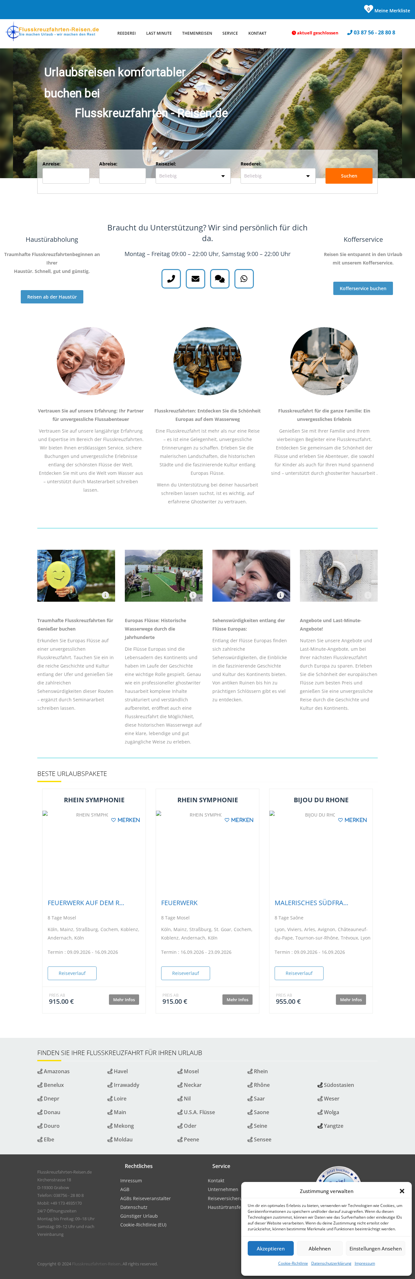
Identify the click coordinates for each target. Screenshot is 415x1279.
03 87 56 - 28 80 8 (375, 32)
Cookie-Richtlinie (293, 1263)
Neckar (192, 1084)
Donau (51, 1112)
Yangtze (333, 1125)
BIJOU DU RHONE (321, 799)
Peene (191, 1139)
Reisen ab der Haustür (52, 297)
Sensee (262, 1139)
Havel (120, 1071)
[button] (402, 1191)
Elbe (48, 1139)
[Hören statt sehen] (105, 595)
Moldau (123, 1139)
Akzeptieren (271, 1248)
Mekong (123, 1125)
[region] (207, 113)
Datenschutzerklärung (331, 1263)
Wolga (331, 1112)
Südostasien (339, 1084)
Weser (331, 1098)
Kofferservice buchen (363, 288)
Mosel (191, 1071)
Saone (261, 1112)
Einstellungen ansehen (376, 1248)
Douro (51, 1125)
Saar (259, 1098)
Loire (119, 1098)
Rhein (260, 1071)
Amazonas (56, 1071)
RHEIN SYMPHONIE (94, 799)
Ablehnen (320, 1248)
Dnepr (50, 1098)
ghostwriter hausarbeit (350, 473)
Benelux (53, 1084)
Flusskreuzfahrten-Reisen (96, 1264)
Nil (187, 1098)
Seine (260, 1125)
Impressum (365, 1263)
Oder (189, 1125)
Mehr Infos (124, 999)
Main (119, 1112)
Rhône (261, 1084)
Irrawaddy (126, 1084)
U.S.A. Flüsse (199, 1112)
